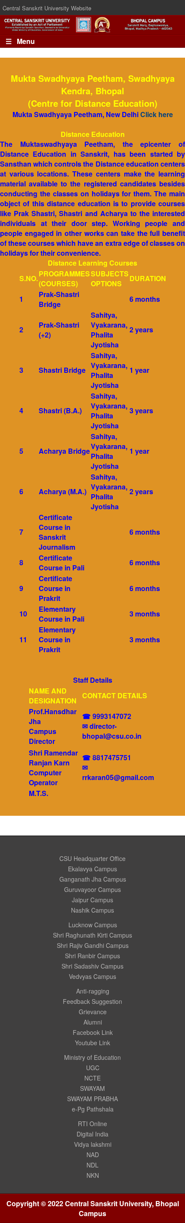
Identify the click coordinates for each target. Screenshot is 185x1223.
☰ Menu (20, 41)
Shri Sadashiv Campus (92, 966)
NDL (92, 1165)
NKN (92, 1175)
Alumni (92, 1022)
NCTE (92, 1078)
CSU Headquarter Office (92, 858)
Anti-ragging (92, 991)
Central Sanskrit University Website (47, 8)
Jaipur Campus (92, 899)
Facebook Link (93, 1032)
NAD (92, 1154)
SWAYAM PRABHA (92, 1098)
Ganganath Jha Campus (92, 879)
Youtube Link (92, 1042)
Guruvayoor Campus (92, 889)
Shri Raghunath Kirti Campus (92, 935)
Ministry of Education (92, 1057)
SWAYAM (92, 1088)
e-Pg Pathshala (93, 1109)
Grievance (93, 1011)
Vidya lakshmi (92, 1144)
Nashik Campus (92, 910)
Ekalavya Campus (92, 868)
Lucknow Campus (92, 924)
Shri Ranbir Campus (92, 955)
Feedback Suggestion (92, 1001)
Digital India (92, 1134)
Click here (156, 114)
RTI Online (92, 1123)
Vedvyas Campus (92, 976)
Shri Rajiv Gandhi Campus (93, 945)
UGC (92, 1067)
